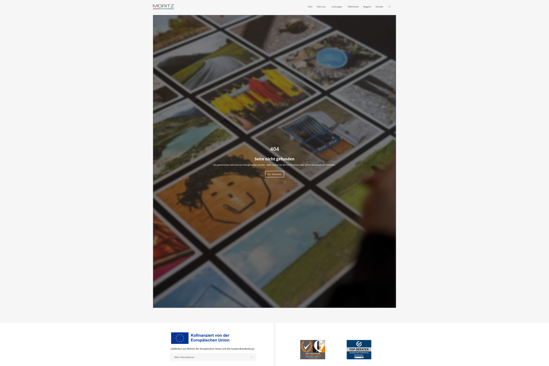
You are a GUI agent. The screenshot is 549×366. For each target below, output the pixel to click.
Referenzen (353, 6)
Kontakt (379, 6)
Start (310, 6)
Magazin (367, 6)
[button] (213, 357)
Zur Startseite (274, 174)
